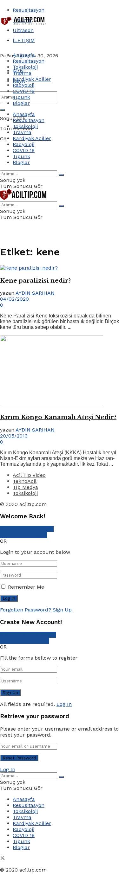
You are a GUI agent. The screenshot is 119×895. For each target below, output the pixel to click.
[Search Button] (2, 110)
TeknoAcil (24, 481)
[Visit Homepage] (24, 25)
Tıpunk (21, 97)
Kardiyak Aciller (32, 79)
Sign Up (62, 610)
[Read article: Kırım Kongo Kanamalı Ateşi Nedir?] (59, 371)
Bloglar (21, 103)
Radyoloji (23, 85)
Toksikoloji (25, 67)
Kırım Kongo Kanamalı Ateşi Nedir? (58, 417)
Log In (64, 704)
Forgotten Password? (25, 610)
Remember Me (26, 587)
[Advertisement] (51, 35)
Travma (22, 73)
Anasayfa (24, 55)
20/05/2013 (14, 436)
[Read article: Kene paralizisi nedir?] (59, 268)
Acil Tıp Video (29, 475)
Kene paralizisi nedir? (35, 280)
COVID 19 (24, 91)
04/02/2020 (14, 299)
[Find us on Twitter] (2, 859)
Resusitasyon (28, 10)
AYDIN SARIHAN (35, 293)
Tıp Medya (25, 487)
